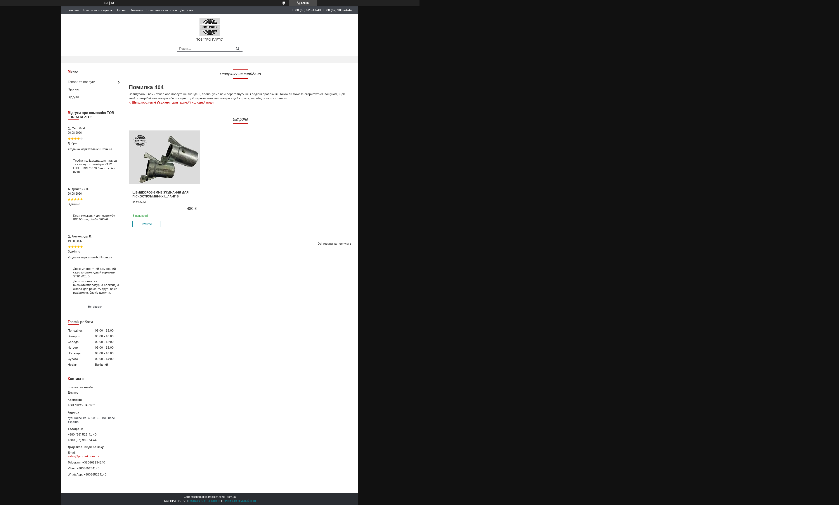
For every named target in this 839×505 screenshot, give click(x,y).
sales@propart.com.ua (83, 456)
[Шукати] (238, 49)
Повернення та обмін (161, 10)
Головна (74, 10)
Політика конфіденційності (239, 500)
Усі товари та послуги (333, 243)
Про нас (121, 10)
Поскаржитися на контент (204, 500)
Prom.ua (231, 496)
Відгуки (73, 97)
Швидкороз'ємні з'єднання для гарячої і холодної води (172, 102)
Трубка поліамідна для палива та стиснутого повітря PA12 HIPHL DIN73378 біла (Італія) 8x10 (95, 166)
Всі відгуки (95, 306)
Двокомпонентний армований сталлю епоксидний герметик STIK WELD (94, 272)
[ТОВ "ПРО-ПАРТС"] (209, 26)
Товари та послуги (96, 10)
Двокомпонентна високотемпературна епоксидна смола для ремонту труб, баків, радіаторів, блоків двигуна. (96, 286)
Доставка (186, 10)
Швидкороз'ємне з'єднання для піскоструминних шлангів (160, 194)
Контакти (136, 10)
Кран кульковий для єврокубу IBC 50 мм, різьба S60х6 (94, 217)
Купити (147, 224)
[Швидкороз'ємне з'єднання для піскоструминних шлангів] (164, 158)
